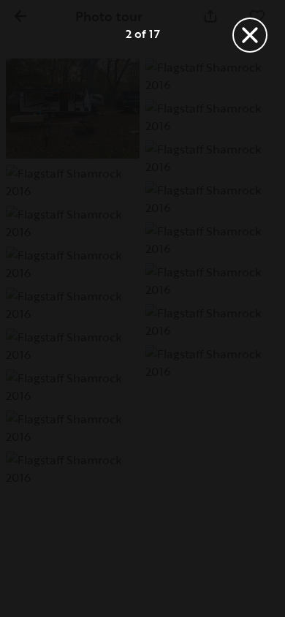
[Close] (249, 35)
